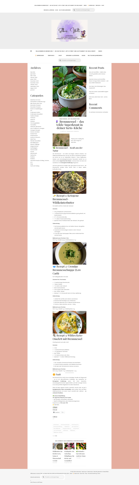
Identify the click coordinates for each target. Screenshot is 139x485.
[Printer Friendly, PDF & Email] (55, 407)
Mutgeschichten (34, 146)
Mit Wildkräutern (34, 142)
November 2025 (34, 82)
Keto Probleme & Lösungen (37, 128)
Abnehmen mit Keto (35, 100)
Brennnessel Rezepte (65, 424)
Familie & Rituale (34, 116)
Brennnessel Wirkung (58, 426)
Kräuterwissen (34, 135)
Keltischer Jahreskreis (65, 10)
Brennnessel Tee (75, 424)
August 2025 (33, 88)
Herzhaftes (33, 124)
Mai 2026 (32, 72)
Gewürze (32, 119)
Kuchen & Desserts (35, 137)
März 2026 (33, 75)
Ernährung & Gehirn (35, 112)
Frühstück (32, 117)
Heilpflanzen (67, 426)
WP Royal (40, 482)
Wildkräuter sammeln (58, 432)
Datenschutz (90, 471)
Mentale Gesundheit (35, 141)
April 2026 (32, 74)
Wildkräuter (72, 430)
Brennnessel (56, 424)
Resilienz (32, 157)
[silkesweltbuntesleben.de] (69, 31)
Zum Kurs (56, 404)
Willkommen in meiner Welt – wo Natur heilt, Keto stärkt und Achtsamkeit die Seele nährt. (59, 5)
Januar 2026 (33, 79)
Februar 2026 (33, 77)
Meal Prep (33, 139)
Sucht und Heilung (34, 166)
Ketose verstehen (35, 132)
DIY (31, 110)
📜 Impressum (91, 5)
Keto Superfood (75, 426)
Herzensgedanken (35, 123)
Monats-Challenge (34, 144)
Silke (56, 435)
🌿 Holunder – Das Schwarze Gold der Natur (81, 454)
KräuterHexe (33, 133)
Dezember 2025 (34, 81)
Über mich (98, 5)
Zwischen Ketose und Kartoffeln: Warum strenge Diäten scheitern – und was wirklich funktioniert (98, 80)
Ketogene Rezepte (35, 130)
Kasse (56, 10)
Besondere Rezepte (35, 105)
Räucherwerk (33, 153)
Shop (102, 5)
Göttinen (32, 121)
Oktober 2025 (34, 84)
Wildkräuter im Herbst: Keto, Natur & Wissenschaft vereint (57, 456)
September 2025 (34, 86)
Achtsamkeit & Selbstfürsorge (37, 101)
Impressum (84, 471)
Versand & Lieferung (49, 10)
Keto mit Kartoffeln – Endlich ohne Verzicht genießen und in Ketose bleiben (97, 73)
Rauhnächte (33, 155)
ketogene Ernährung (67, 428)
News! (85, 5)
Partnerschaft (33, 149)
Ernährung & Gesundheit (36, 114)
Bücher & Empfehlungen (36, 108)
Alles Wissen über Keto (36, 103)
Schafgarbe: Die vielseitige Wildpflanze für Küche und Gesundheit (69, 456)
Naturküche (65, 430)
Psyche (32, 151)
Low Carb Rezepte (57, 430)
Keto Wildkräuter (57, 428)
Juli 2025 (32, 90)
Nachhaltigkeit (33, 148)
